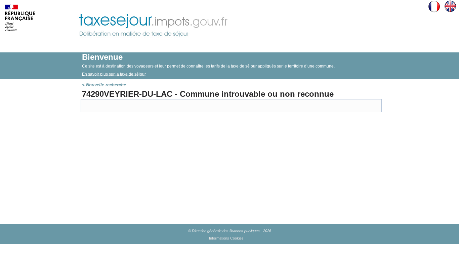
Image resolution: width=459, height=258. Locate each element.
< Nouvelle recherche (104, 84)
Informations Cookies (226, 238)
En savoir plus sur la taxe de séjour (114, 74)
